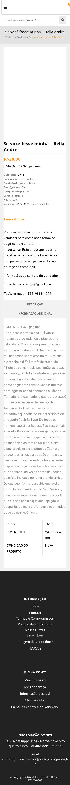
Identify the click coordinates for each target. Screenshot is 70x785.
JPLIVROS (21, 204)
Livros (21, 174)
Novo (49, 545)
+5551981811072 (38, 293)
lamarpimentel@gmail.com (32, 284)
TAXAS (35, 648)
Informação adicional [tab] (35, 313)
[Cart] (68, 6)
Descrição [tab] (35, 304)
